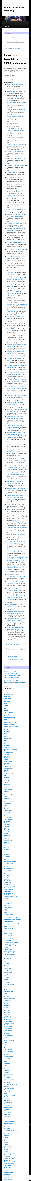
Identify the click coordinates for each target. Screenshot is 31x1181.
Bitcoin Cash (7, 766)
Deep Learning (8, 819)
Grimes (6, 898)
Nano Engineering (8, 1028)
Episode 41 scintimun (12, 299)
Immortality (7, 937)
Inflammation (7, 940)
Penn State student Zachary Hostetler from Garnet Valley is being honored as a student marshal (16, 543)
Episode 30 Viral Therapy (13, 223)
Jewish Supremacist (9, 954)
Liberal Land (7, 968)
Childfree (6, 791)
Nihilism (6, 1062)
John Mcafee (7, 958)
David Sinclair (7, 817)
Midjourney (7, 1012)
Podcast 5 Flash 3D (11, 323)
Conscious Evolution (9, 801)
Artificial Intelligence (9, 724)
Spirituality (7, 1174)
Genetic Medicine (8, 888)
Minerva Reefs (7, 1019)
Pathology (6, 1081)
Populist (6, 1098)
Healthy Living (8, 903)
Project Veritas (8, 1111)
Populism (6, 1097)
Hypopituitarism (8, 933)
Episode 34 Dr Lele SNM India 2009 (15, 249)
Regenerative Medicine (10, 1130)
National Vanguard (9, 1040)
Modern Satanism (8, 1021)
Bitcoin (6, 765)
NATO (5, 1042)
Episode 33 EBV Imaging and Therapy (16, 242)
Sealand (6, 1149)
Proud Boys (7, 1114)
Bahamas (6, 745)
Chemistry (6, 787)
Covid (5, 805)
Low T (5, 986)
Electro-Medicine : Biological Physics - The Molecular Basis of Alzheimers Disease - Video (16, 474)
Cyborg (6, 814)
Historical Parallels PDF (10, 679)
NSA (5, 1065)
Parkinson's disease (9, 1079)
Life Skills (6, 977)
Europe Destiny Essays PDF (11, 673)
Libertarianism (8, 972)
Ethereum (6, 838)
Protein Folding (8, 1112)
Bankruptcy (7, 747)
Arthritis (6, 721)
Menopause (7, 1005)
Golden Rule (7, 895)
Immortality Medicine (9, 939)
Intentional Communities (10, 946)
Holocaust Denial (8, 914)
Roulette (6, 1142)
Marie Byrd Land (8, 991)
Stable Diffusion (8, 1179)
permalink (16, 644)
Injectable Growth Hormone (11, 942)
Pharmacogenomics (9, 1088)
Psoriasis (6, 1116)
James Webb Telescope (10, 951)
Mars (5, 993)
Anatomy (6, 714)
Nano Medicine (8, 1030)
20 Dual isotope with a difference (14, 158)
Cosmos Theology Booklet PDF (12, 675)
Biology (6, 759)
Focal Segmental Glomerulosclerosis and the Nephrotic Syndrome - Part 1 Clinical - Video (17, 467)
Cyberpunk (7, 812)
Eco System (7, 831)
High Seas (6, 909)
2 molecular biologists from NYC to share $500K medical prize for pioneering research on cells (16, 597)
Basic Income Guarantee (10, 749)
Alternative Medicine (9, 707)
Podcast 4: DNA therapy (13, 311)
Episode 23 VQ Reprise (12, 177)
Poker (5, 1093)
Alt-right (6, 705)
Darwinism (7, 816)
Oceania (6, 1068)
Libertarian (7, 970)
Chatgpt (6, 786)
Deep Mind (7, 821)
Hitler (5, 912)
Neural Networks (8, 1051)
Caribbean (6, 777)
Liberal (6, 967)
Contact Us (21, 22)
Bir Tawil (6, 763)
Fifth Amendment (8, 860)
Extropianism (7, 851)
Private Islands (8, 1107)
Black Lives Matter (9, 768)
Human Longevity (8, 928)
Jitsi (5, 956)
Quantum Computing (9, 1121)
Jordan (6, 960)
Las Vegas (6, 963)
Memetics (6, 1004)
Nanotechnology (8, 1035)
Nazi (5, 1044)
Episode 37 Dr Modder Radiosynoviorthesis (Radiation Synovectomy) (14, 270)
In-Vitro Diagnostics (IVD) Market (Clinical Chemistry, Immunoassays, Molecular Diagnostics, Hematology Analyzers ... (17, 558)
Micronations (7, 1011)
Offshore (6, 1070)
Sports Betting (8, 1176)
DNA (5, 828)
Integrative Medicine (9, 944)
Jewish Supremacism (9, 953)
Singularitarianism (9, 1158)
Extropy (6, 852)
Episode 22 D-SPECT (12, 172)
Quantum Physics (8, 1123)
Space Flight (7, 1165)
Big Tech (6, 754)
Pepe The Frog (8, 1083)
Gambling (6, 879)
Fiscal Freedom (8, 865)
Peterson (6, 1086)
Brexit (5, 775)
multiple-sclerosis (8, 1026)
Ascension (7, 728)
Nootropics (7, 1063)
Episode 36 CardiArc (12, 264)
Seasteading (7, 1151)
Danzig (18, 48)
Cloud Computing (8, 795)
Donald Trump (7, 830)
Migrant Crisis (7, 1014)
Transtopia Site (13, 22)
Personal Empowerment (10, 1084)
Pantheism (7, 1077)
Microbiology (7, 1009)
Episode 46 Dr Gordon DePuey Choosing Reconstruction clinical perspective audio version (16, 388)
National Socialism (9, 1039)
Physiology (7, 1090)
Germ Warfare (7, 891)
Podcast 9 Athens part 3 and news (15, 84)
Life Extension (8, 975)
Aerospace (7, 696)
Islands (6, 947)
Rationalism (7, 1127)
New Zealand (7, 1060)
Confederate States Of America (12, 800)
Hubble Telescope (8, 921)
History (6, 910)
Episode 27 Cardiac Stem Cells (14, 202)
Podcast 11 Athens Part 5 (13, 97)
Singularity (7, 1160)
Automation (7, 742)
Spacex (6, 1170)
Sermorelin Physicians (10, 1155)
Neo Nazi (6, 1046)
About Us (7, 26)
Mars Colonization (9, 995)
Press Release (10, 636)
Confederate (7, 798)
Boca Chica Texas (8, 773)
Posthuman (7, 1104)
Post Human (7, 1100)
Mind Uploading (8, 1018)
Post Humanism (8, 1102)
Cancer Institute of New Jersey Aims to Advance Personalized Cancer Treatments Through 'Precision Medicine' (16, 629)
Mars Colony (7, 996)
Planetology (7, 1091)
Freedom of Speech (9, 874)
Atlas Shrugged (8, 738)
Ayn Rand (6, 744)
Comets (6, 796)
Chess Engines (8, 789)
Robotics (6, 1135)
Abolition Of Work (8, 694)
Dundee (8, 509)
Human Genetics (8, 924)
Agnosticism (7, 698)
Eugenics (6, 842)
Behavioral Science (9, 752)
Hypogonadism (8, 932)
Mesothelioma (7, 1007)
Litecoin (6, 979)
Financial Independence (10, 861)
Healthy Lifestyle (8, 902)
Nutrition (6, 1067)
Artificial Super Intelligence (11, 726)
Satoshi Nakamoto (9, 1146)
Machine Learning (8, 990)
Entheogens (7, 837)
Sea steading (7, 1148)
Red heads (7, 1128)
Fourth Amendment (9, 868)
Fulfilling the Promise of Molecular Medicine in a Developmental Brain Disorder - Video (15, 497)
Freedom (6, 872)
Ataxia (5, 733)
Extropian (6, 849)
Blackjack (6, 770)
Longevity (6, 982)
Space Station (7, 1167)
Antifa (5, 719)
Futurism (6, 875)
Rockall (6, 1137)
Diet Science (7, 824)
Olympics (6, 1072)
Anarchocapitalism (9, 712)
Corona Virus (7, 803)
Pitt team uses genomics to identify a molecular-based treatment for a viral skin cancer (17, 567)
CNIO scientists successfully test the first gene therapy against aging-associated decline (16, 620)
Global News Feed (8, 893)
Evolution (6, 847)
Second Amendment (9, 1153)
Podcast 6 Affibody (11, 329)
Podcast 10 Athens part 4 (13, 91)
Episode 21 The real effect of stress (15, 165)
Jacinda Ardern (8, 949)
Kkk (5, 961)
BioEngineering (8, 758)
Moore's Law (7, 1025)
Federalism (7, 856)
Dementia (6, 823)
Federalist (6, 858)
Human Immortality (9, 926)
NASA (5, 1037)
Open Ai (6, 1076)
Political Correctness (9, 1095)
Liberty (6, 974)
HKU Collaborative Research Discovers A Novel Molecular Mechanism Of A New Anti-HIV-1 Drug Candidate (17, 458)
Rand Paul (7, 1125)
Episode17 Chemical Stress (13, 137)
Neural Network (8, 1049)
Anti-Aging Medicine (9, 717)
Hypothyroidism (8, 935)
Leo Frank (6, 965)
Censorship (7, 784)
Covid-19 (6, 807)
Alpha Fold (7, 703)
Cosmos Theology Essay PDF (11, 677)
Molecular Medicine (19, 643)
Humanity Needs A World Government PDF (15, 682)
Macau (6, 988)
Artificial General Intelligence (11, 723)
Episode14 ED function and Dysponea (16, 116)
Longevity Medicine (9, 984)
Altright (6, 710)
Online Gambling (8, 1074)
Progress (6, 1109)
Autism (6, 740)
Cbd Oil (6, 782)
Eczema (6, 833)
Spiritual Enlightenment (10, 1172)
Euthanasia (7, 845)
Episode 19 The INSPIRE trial (14, 151)
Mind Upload (7, 1016)
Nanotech (6, 1033)
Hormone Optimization (10, 916)
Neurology (7, 1054)
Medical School (8, 1000)
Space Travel (7, 1169)
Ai (4, 700)
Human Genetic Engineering (11, 923)
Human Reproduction (9, 930)
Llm (5, 981)
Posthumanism (8, 1105)
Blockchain (7, 772)
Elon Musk (7, 835)
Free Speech (7, 870)
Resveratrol (7, 1134)
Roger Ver (6, 1139)
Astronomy (7, 731)
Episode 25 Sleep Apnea (13, 190)
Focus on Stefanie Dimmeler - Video (15, 504)
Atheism (6, 735)
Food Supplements (9, 867)
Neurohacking (7, 1053)
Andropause (7, 715)
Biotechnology (8, 761)
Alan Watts (7, 701)
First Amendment (8, 863)
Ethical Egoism (8, 840)
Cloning (6, 793)
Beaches (6, 751)
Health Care (7, 900)
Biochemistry (7, 756)
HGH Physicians (8, 907)
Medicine (6, 1002)
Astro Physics (7, 729)
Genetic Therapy (8, 889)
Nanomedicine (8, 1032)
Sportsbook (7, 1177)
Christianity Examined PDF (11, 681)
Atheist (6, 737)
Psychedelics (7, 1118)
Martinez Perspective (9, 998)
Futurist (6, 877)
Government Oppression (10, 896)
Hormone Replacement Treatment (12, 919)
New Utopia (7, 1058)
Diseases (6, 826)
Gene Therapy (7, 882)
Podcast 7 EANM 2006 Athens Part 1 (16, 334)
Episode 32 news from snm (13, 235)
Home (6, 22)
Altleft (5, 708)
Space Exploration (9, 1163)
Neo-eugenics (7, 1047)
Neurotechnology (8, 1056)
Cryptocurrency (8, 810)
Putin (5, 1119)
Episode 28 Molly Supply (13, 209)
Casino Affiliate (8, 780)
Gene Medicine (8, 881)
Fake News (7, 854)
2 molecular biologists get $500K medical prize (15, 79)
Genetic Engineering (9, 886)
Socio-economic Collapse (10, 1162)
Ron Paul (6, 1141)
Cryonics (6, 809)
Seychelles (7, 1156)
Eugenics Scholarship (10, 844)
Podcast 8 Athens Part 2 (13, 339)
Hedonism (6, 905)
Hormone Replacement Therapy (12, 917)
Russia (6, 1144)
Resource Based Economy (11, 1132)
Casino (6, 779)
